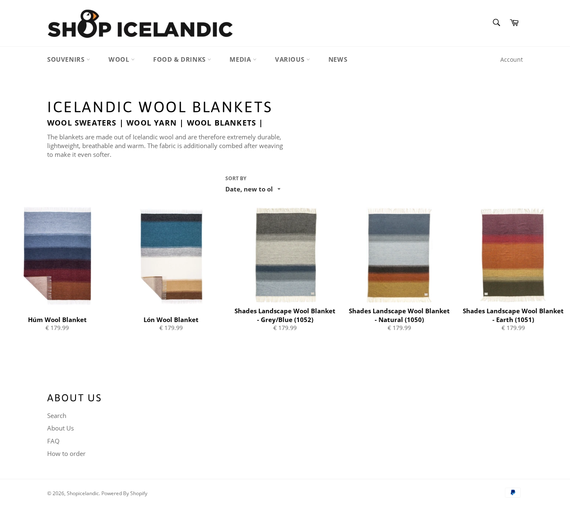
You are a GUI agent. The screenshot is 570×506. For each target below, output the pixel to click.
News (337, 59)
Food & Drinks (180, 59)
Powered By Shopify (124, 493)
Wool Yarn (151, 123)
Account (511, 59)
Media (241, 59)
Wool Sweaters (82, 123)
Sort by (235, 178)
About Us (60, 428)
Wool (119, 59)
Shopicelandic (83, 493)
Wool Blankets (222, 123)
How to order (66, 453)
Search (56, 415)
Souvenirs (66, 59)
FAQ (53, 441)
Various (290, 59)
